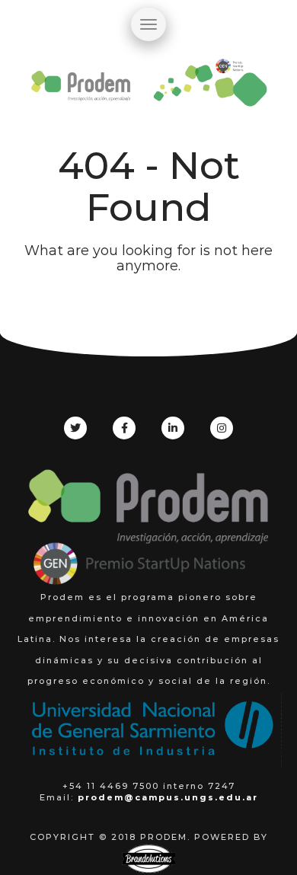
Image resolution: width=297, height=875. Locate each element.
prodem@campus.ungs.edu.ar (168, 797)
